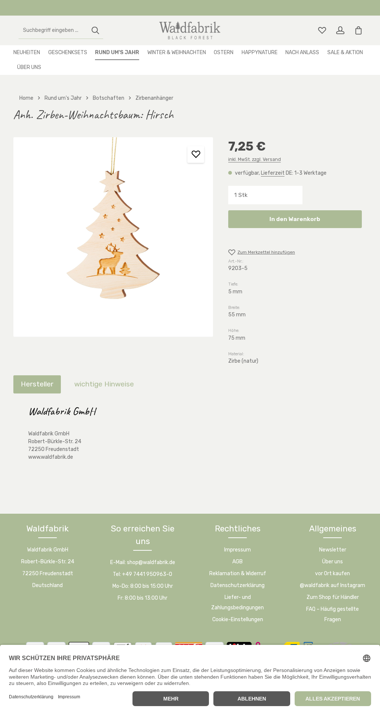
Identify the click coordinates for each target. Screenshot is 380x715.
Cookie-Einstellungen (237, 619)
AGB (237, 562)
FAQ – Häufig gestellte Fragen (332, 614)
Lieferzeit (273, 173)
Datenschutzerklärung (237, 585)
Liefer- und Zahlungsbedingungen (237, 602)
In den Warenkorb (294, 219)
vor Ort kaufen (332, 573)
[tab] (37, 384)
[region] (113, 237)
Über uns (332, 562)
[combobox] (53, 30)
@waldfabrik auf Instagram (332, 585)
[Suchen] (95, 30)
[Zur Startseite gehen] (190, 30)
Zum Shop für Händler (333, 597)
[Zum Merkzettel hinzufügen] (195, 154)
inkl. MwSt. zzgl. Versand (254, 159)
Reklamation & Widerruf (237, 573)
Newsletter (332, 550)
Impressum (237, 550)
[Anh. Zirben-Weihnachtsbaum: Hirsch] (113, 237)
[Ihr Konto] (340, 30)
